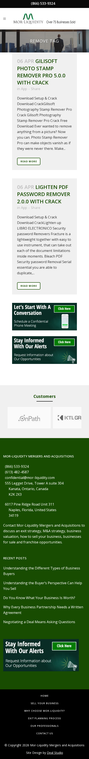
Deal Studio (55, 753)
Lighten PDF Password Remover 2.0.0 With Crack (43, 194)
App (24, 88)
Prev (3, 417)
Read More (29, 161)
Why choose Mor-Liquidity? (44, 710)
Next (85, 417)
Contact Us (44, 733)
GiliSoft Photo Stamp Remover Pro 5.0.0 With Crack (41, 71)
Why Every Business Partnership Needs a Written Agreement (43, 610)
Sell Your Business (45, 703)
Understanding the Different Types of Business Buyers (41, 571)
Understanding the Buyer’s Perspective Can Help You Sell (42, 586)
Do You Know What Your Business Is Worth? (39, 597)
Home (45, 695)
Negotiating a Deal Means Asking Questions (39, 621)
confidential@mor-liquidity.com (30, 477)
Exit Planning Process (44, 718)
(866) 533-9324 (43, 3)
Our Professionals (44, 725)
